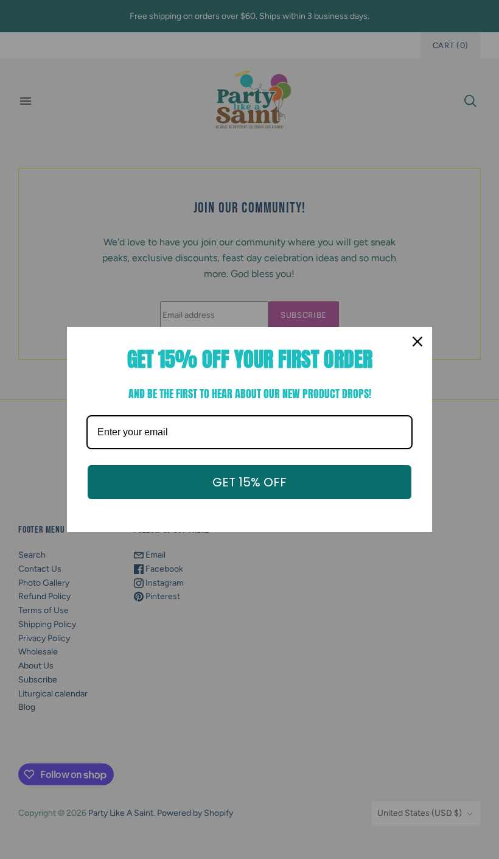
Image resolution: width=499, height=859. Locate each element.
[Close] (417, 341)
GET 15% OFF (249, 482)
